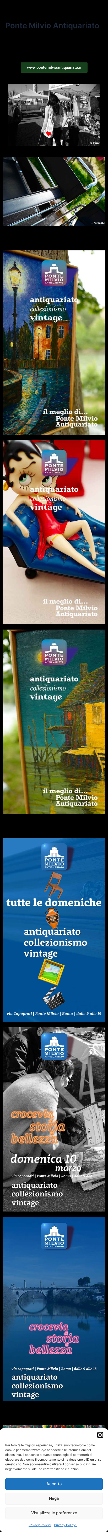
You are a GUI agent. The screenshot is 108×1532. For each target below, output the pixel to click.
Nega (54, 1498)
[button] (100, 1435)
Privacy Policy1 (40, 1525)
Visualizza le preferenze (54, 1512)
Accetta (54, 1483)
